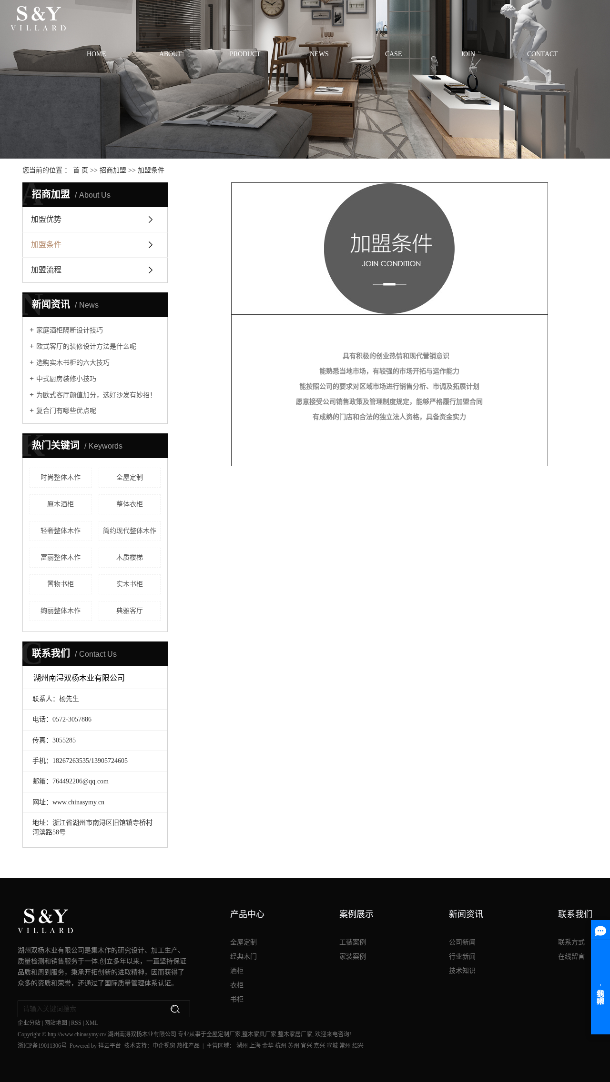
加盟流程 (46, 270)
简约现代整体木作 (129, 530)
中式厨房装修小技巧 (66, 378)
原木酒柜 (60, 504)
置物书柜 (60, 584)
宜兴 (306, 1045)
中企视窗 (163, 1045)
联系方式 (571, 942)
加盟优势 (46, 219)
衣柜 (237, 985)
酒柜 (237, 970)
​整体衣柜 (129, 504)
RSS (76, 1023)
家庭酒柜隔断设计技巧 (69, 330)
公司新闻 (462, 942)
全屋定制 (129, 477)
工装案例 (352, 942)
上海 (255, 1045)
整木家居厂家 (295, 1034)
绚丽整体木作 (61, 610)
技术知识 (462, 970)
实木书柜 (129, 584)
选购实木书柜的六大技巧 (73, 362)
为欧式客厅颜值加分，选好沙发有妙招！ (96, 395)
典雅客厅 (129, 610)
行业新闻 (462, 956)
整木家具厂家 (259, 1034)
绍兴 (358, 1045)
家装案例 (352, 956)
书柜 (237, 999)
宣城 (332, 1045)
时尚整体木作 (61, 477)
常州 (345, 1045)
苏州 (293, 1045)
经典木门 (243, 956)
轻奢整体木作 (61, 530)
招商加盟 (113, 170)
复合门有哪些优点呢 (66, 410)
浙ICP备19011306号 (42, 1045)
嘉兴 (319, 1045)
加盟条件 (46, 244)
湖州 (242, 1045)
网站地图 (55, 1023)
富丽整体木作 (61, 557)
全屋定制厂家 (223, 1034)
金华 (268, 1045)
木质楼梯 (129, 557)
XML (91, 1023)
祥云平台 (109, 1045)
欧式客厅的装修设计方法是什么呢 (86, 346)
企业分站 (29, 1023)
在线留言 (571, 956)
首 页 (80, 170)
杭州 (280, 1045)
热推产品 (188, 1045)
